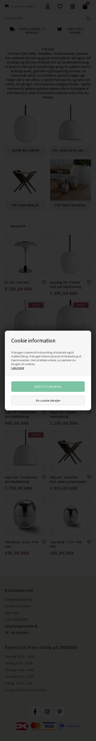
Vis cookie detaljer (48, 400)
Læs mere (17, 368)
